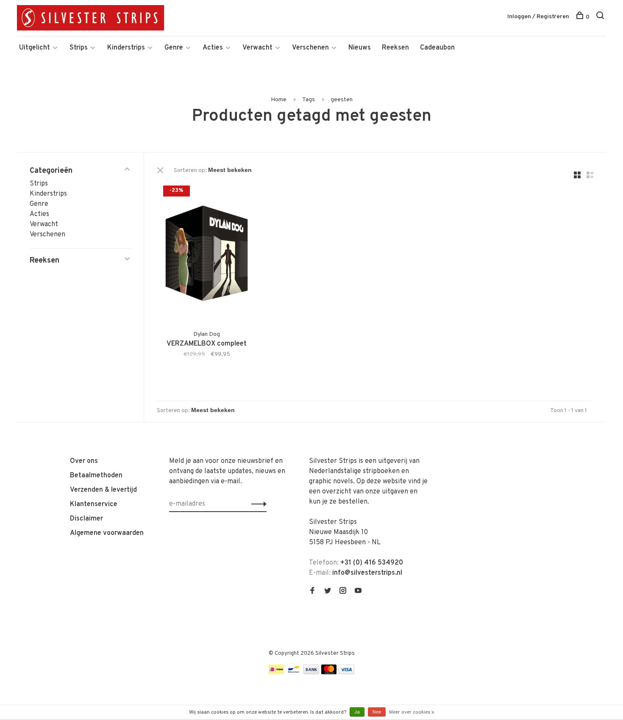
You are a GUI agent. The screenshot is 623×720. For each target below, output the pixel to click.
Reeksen (395, 48)
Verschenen (310, 48)
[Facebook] (312, 591)
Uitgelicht (34, 48)
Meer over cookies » (411, 712)
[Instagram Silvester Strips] (342, 591)
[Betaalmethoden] (276, 672)
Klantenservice (93, 504)
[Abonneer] (257, 504)
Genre (173, 48)
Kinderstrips (126, 48)
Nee (377, 712)
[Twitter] (327, 591)
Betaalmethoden (96, 475)
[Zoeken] (601, 17)
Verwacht (257, 48)
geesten (342, 99)
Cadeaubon (437, 48)
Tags (308, 99)
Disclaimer (86, 519)
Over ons (84, 461)
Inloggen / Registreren (538, 16)
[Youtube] (358, 591)
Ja (357, 712)
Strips (79, 48)
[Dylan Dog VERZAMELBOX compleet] (206, 253)
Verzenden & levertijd (103, 490)
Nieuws (359, 48)
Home (278, 99)
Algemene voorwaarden (107, 533)
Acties (213, 48)
